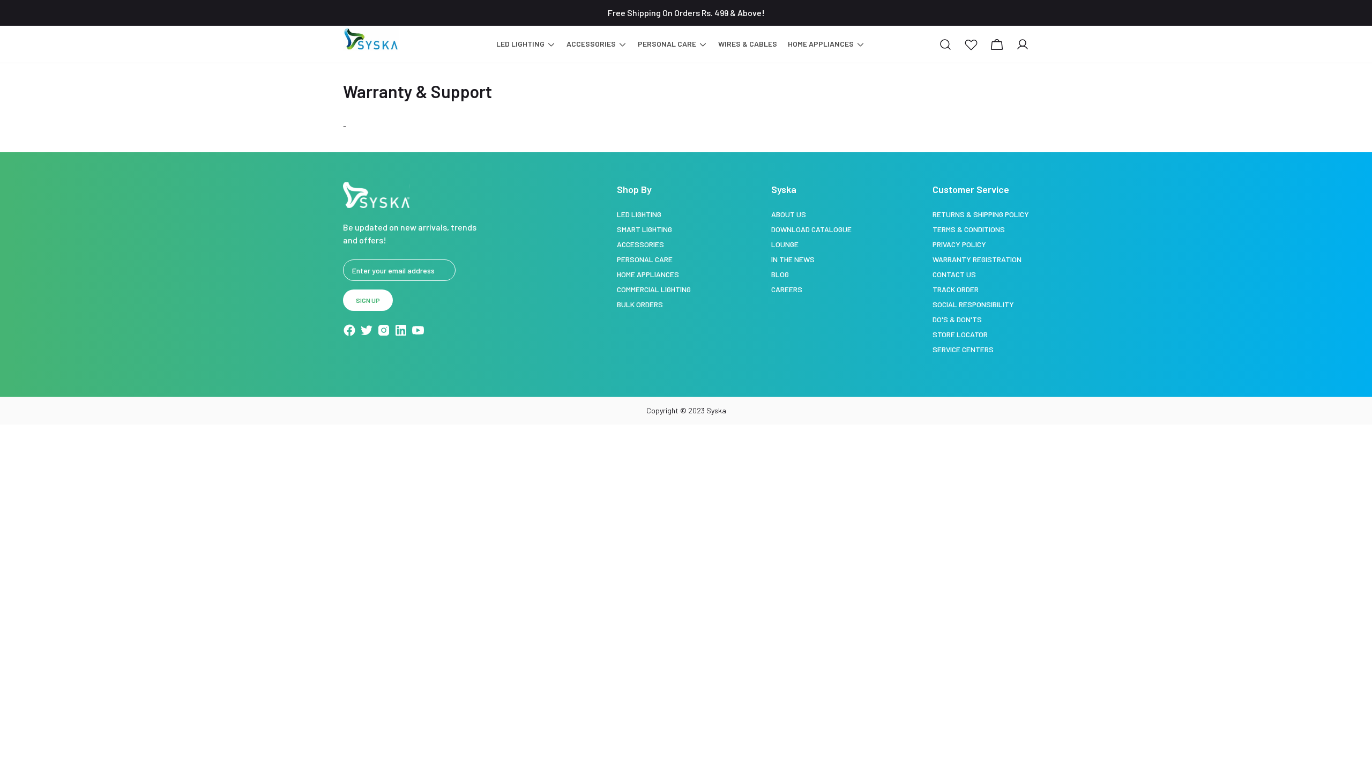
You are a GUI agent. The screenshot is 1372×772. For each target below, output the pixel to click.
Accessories (640, 244)
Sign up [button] (368, 300)
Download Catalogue (811, 229)
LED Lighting (639, 214)
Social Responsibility (973, 304)
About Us (788, 214)
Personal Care (645, 259)
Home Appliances (648, 274)
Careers (786, 289)
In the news (793, 259)
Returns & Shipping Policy (981, 214)
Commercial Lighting (654, 289)
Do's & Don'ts (957, 319)
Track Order (956, 289)
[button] (971, 44)
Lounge (785, 244)
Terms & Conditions (969, 229)
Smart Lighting (644, 229)
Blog (780, 274)
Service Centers (963, 349)
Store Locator (960, 334)
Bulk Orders (640, 304)
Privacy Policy (959, 244)
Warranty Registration (977, 259)
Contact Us (954, 274)
